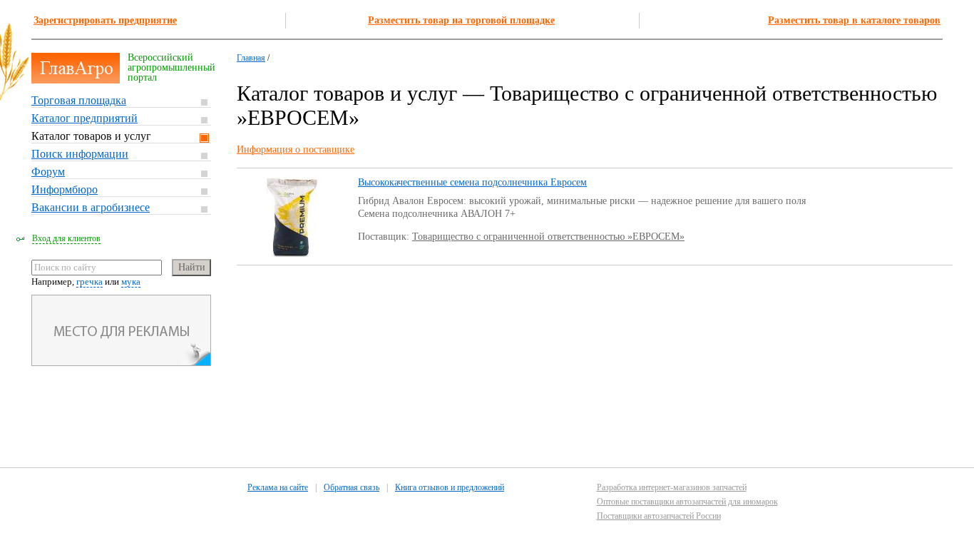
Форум (48, 172)
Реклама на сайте (277, 487)
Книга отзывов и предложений (449, 487)
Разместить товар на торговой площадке (461, 20)
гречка (89, 281)
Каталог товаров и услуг (91, 136)
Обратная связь (351, 487)
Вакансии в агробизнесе (90, 207)
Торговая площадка (78, 100)
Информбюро (64, 189)
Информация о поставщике (295, 149)
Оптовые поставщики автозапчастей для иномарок (687, 502)
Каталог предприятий (84, 118)
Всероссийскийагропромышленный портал (171, 67)
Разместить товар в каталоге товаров (854, 20)
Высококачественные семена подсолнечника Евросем (472, 182)
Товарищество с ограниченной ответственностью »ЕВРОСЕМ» (548, 236)
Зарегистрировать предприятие (105, 20)
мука (130, 281)
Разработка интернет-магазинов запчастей (672, 487)
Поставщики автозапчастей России (659, 516)
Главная (251, 58)
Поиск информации (79, 154)
